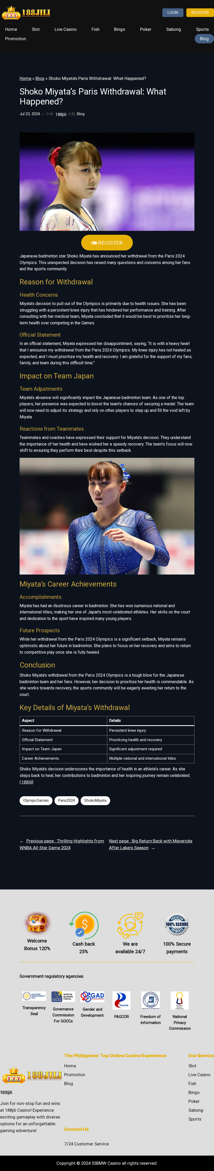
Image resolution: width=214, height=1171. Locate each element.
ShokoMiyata (95, 800)
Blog (39, 78)
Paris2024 (66, 800)
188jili (26, 782)
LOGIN (173, 12)
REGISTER (200, 12)
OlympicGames (36, 800)
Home (25, 78)
